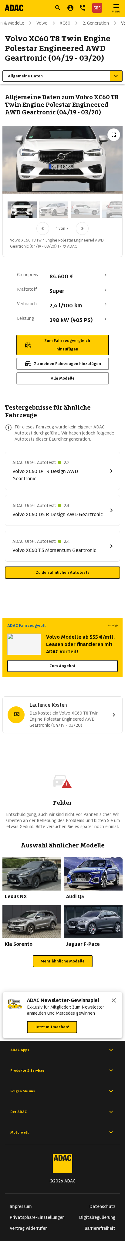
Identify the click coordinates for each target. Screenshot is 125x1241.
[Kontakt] (82, 8)
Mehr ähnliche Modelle (63, 961)
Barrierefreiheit (100, 1228)
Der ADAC (18, 1112)
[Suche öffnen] (58, 7)
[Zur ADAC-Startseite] (14, 8)
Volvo (42, 23)
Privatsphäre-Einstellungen (37, 1217)
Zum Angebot (62, 665)
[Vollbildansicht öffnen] (113, 134)
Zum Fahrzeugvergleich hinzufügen (67, 345)
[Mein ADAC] (70, 8)
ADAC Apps (19, 1050)
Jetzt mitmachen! (52, 1027)
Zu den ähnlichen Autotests (63, 572)
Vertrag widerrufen (29, 1228)
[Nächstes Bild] (82, 228)
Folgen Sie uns (22, 1091)
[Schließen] (113, 1001)
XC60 (65, 23)
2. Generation (96, 23)
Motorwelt (19, 1132)
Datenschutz (102, 1206)
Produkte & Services (27, 1070)
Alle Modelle (63, 378)
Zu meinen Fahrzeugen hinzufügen (67, 363)
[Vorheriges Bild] (42, 228)
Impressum (21, 1206)
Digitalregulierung (97, 1217)
